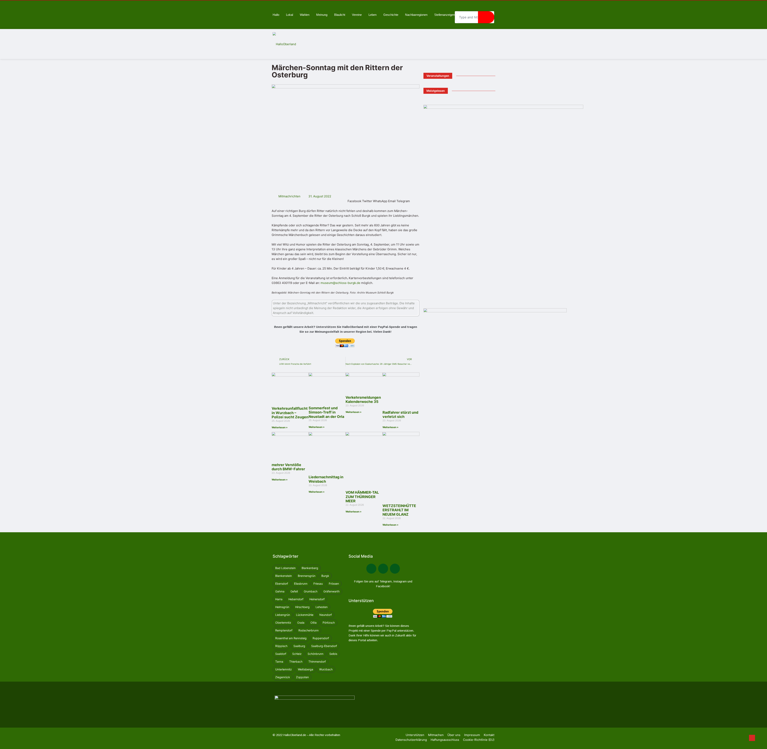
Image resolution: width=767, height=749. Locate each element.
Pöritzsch (329, 622)
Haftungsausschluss (445, 740)
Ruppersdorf (321, 638)
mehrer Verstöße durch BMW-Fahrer (288, 467)
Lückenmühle (304, 614)
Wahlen (304, 14)
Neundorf (325, 614)
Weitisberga (305, 669)
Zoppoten (302, 677)
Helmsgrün (282, 607)
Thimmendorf (317, 661)
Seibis (333, 653)
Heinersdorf (317, 599)
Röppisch (281, 646)
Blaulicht (339, 14)
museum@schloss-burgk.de (340, 283)
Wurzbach (326, 669)
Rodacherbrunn (308, 630)
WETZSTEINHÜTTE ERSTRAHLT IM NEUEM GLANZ (399, 510)
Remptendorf (283, 630)
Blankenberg (310, 568)
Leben (373, 14)
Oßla (313, 622)
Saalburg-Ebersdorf (324, 646)
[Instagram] (395, 569)
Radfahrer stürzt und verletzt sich (400, 414)
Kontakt (489, 735)
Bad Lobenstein (285, 568)
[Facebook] (371, 569)
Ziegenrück (282, 677)
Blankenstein (283, 575)
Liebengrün (282, 614)
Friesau (318, 583)
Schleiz (297, 653)
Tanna (279, 661)
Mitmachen (436, 735)
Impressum (472, 735)
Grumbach (310, 591)
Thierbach (295, 661)
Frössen (334, 583)
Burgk (325, 575)
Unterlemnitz (283, 669)
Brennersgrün (306, 575)
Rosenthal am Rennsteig (291, 638)
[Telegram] (383, 569)
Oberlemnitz (283, 622)
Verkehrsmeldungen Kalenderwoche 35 (363, 399)
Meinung (321, 14)
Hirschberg (302, 607)
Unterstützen (415, 735)
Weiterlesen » (280, 427)
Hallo (276, 14)
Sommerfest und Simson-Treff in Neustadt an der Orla (326, 412)
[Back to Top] (752, 738)
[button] (354, 199)
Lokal (289, 14)
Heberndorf (295, 599)
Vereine (357, 14)
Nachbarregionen (416, 14)
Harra (278, 599)
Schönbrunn (315, 653)
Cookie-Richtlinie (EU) (478, 740)
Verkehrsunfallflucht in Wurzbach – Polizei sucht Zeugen (290, 412)
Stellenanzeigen (444, 14)
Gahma (279, 591)
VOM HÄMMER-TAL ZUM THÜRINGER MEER (362, 496)
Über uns (453, 735)
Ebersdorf (281, 583)
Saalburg (299, 646)
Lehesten (322, 607)
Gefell (294, 591)
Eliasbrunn (300, 583)
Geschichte (390, 14)
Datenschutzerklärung (411, 740)
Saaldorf (280, 653)
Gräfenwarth (331, 591)
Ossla (300, 622)
